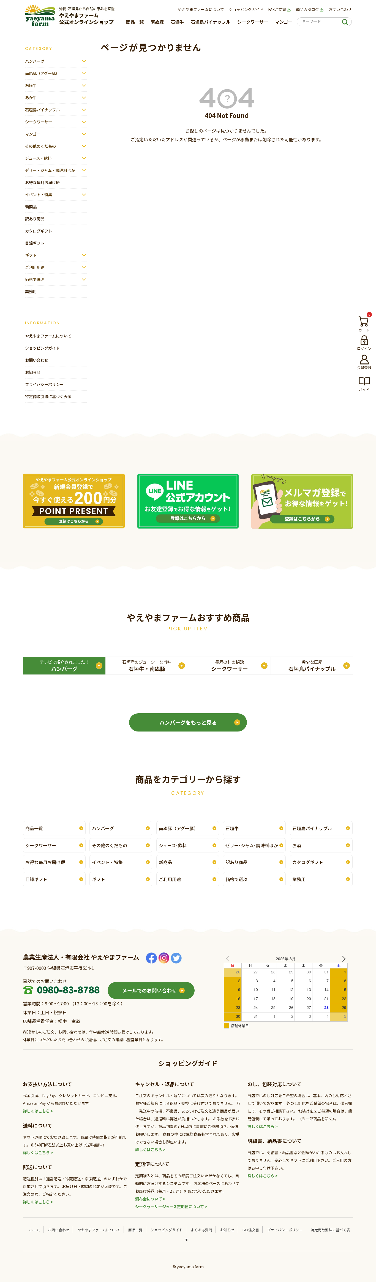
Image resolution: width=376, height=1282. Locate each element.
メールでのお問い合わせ (149, 990)
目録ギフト (34, 243)
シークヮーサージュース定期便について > (171, 1206)
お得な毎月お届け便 (42, 182)
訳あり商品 (34, 219)
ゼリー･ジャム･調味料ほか (251, 845)
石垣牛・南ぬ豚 (146, 666)
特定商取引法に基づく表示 (48, 396)
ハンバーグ (34, 61)
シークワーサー (252, 21)
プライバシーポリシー (44, 384)
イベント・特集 (38, 194)
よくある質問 (201, 1229)
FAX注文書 (277, 9)
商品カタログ (307, 9)
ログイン (364, 348)
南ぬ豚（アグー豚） (42, 73)
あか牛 (31, 97)
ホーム (34, 1229)
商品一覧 (135, 21)
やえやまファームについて (201, 9)
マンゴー (284, 21)
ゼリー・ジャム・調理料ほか (50, 170)
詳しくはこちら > (38, 1111)
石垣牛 (177, 21)
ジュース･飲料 (173, 845)
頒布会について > (150, 1199)
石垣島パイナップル (210, 21)
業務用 (31, 291)
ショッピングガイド (246, 9)
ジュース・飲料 (38, 158)
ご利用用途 (34, 267)
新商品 (31, 206)
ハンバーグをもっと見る (188, 722)
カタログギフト (38, 231)
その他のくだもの (40, 146)
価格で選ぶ (34, 279)
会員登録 (364, 367)
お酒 (296, 845)
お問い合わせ (340, 9)
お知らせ (32, 372)
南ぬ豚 (157, 21)
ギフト (31, 255)
